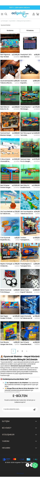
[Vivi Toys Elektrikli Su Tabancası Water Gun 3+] (10, 200)
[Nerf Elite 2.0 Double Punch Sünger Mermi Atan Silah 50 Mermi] (30, 174)
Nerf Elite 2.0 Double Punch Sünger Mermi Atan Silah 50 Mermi (25, 186)
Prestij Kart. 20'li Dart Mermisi (25, 56)
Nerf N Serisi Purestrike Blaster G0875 (26, 343)
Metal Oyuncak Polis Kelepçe (5, 291)
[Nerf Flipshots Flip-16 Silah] (10, 43)
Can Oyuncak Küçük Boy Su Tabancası (5, 239)
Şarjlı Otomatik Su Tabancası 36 (26, 317)
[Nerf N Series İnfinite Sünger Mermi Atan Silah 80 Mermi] (10, 174)
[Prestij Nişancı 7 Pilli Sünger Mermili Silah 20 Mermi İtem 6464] (30, 95)
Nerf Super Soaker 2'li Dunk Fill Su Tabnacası (6, 317)
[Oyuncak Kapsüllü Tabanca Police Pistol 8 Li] (30, 69)
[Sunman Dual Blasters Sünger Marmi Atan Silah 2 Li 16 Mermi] (10, 121)
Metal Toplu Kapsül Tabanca (26, 291)
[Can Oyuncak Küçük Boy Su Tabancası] (10, 226)
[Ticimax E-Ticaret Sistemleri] (20, 474)
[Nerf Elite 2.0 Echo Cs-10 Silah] (10, 95)
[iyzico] (20, 459)
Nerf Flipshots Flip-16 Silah (5, 56)
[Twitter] (32, 465)
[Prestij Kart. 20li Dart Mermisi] (30, 43)
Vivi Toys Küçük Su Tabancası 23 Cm (26, 212)
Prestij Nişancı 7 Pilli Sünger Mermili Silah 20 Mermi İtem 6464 (26, 108)
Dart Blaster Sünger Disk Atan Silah (6, 343)
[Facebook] (27, 465)
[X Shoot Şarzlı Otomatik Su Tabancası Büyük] (10, 147)
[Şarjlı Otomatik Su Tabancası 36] (30, 304)
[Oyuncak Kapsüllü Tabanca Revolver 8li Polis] (10, 69)
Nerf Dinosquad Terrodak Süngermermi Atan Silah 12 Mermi (25, 134)
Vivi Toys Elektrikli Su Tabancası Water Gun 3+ (6, 212)
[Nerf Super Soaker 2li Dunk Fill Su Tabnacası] (10, 304)
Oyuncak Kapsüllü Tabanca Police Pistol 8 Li (25, 82)
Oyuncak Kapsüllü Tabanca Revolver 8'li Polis (6, 82)
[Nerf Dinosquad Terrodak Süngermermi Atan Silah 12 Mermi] (30, 121)
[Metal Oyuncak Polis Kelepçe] (10, 278)
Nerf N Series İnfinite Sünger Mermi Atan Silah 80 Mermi (5, 186)
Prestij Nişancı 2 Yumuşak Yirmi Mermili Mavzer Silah (25, 265)
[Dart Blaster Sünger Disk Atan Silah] (10, 330)
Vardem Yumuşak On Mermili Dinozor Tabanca (25, 239)
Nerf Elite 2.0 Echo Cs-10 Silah (4, 108)
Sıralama (10, 30)
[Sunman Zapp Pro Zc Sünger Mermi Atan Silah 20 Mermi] (30, 147)
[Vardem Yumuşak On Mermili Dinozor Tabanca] (30, 226)
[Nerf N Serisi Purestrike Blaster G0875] (30, 330)
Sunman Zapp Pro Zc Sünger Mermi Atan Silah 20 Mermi (25, 160)
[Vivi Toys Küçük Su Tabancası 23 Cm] (30, 200)
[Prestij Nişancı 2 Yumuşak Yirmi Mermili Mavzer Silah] (30, 252)
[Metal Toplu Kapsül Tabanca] (30, 278)
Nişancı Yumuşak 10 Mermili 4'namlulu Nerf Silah (6, 265)
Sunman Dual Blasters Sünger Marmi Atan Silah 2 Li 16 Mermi (5, 134)
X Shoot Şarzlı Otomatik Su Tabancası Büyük (5, 160)
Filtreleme (29, 30)
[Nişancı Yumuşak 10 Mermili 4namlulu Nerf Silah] (10, 252)
